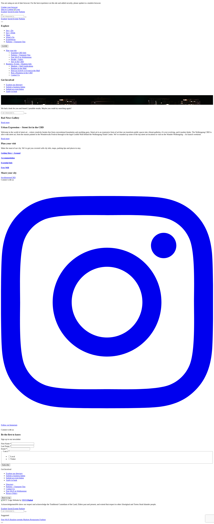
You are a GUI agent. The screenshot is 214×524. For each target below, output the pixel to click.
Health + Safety (17, 59)
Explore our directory (14, 85)
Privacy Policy (11, 493)
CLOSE (4, 46)
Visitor (13, 459)
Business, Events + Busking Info (19, 64)
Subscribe (5, 465)
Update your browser (9, 7)
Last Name (6, 446)
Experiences (10, 39)
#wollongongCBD (8, 177)
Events (15, 12)
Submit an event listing (15, 89)
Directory (9, 484)
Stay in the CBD (17, 62)
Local (12, 456)
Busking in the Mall (18, 68)
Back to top (6, 498)
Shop (8, 35)
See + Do (9, 30)
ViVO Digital (27, 500)
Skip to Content (7, 9)
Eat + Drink (10, 33)
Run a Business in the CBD (22, 73)
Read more (5, 122)
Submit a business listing (15, 87)
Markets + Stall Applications (22, 66)
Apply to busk (11, 91)
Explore (4, 12)
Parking (22, 12)
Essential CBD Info (18, 53)
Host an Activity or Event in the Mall (25, 71)
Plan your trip (11, 50)
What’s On (10, 37)
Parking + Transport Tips (15, 42)
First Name (6, 444)
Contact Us (15, 75)
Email (4, 449)
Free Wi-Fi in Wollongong (21, 57)
